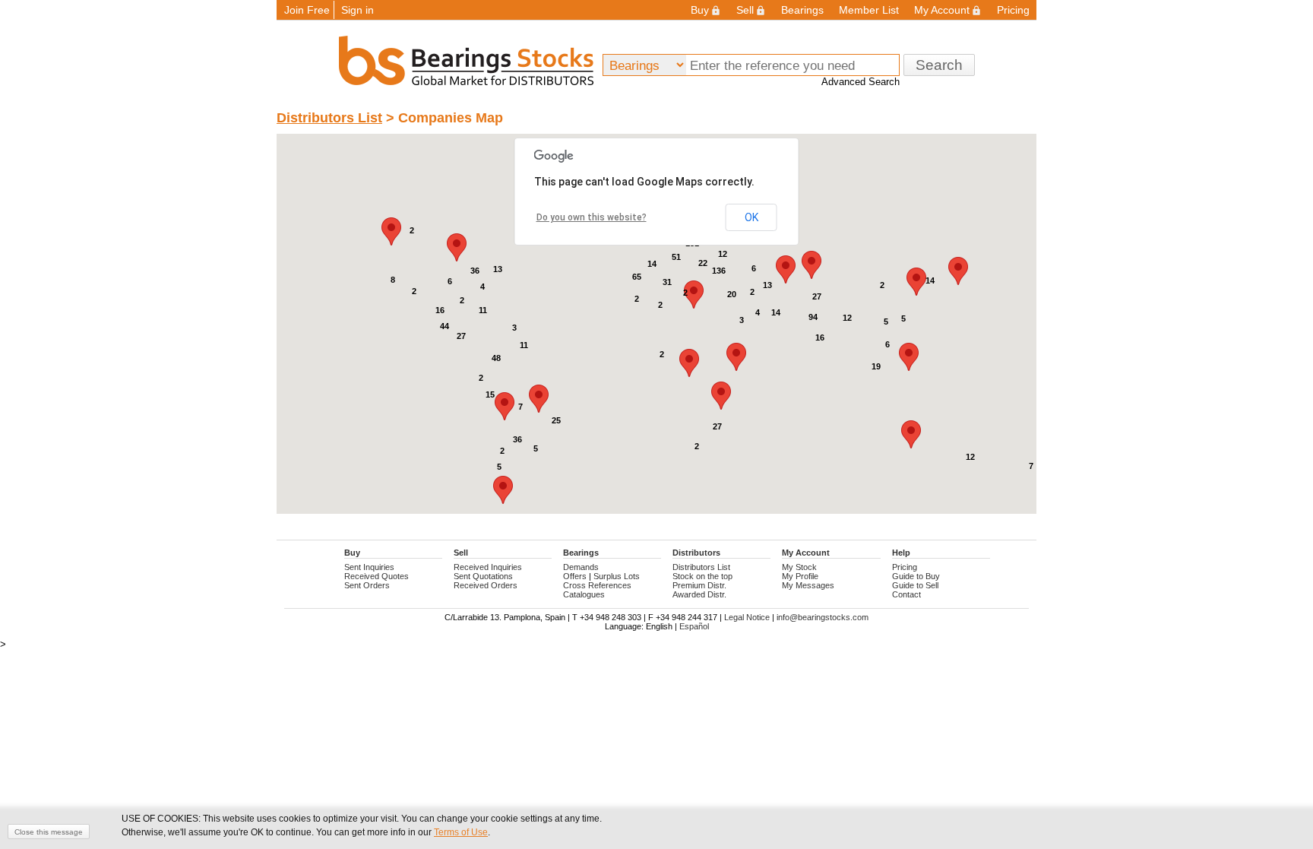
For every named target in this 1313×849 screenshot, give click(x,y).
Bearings (802, 10)
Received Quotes (376, 576)
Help (901, 552)
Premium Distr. (699, 585)
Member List (869, 10)
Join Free (307, 10)
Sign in (357, 10)
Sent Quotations (483, 576)
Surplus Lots (616, 576)
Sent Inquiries (369, 567)
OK (751, 217)
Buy (700, 10)
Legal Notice (747, 617)
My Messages (808, 585)
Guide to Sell (915, 585)
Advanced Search (860, 81)
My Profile (800, 576)
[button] (539, 399)
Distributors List (329, 117)
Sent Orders (367, 585)
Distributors (696, 552)
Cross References (597, 585)
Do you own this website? (591, 217)
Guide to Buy (916, 576)
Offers (575, 576)
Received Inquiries (488, 567)
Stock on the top (702, 576)
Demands (581, 567)
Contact (906, 594)
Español (694, 626)
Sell (745, 10)
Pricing (1013, 10)
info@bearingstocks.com (822, 617)
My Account (942, 10)
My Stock (799, 567)
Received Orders (485, 585)
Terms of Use (461, 832)
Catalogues (584, 594)
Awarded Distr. (699, 594)
